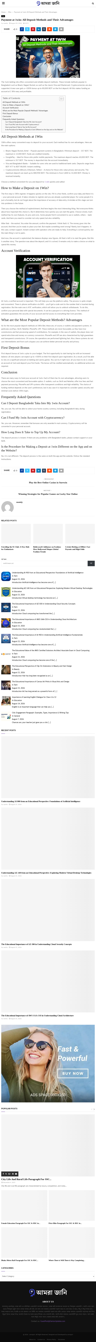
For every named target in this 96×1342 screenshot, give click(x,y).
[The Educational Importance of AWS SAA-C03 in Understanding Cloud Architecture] (48, 981)
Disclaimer (61, 1339)
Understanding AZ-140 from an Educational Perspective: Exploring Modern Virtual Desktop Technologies (46, 873)
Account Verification (11, 108)
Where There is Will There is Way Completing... (67, 1260)
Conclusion (7, 116)
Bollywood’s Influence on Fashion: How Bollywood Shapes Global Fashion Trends (47, 549)
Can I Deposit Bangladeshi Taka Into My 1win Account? (23, 122)
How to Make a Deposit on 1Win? (16, 105)
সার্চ (91, 563)
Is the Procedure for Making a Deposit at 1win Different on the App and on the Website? (34, 129)
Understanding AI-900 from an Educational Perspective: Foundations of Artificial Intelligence (40, 801)
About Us (32, 1339)
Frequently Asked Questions (13, 119)
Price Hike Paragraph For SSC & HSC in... (65, 1223)
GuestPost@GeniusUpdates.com (52, 1321)
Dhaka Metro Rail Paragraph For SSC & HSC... (19, 1260)
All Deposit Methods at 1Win (14, 102)
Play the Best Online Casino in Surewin (48, 482)
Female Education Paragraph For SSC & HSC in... (20, 1223)
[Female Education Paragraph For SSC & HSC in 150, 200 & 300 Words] (24, 1205)
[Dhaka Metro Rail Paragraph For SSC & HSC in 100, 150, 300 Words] (24, 1242)
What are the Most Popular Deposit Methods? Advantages (25, 111)
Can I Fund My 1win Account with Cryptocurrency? (22, 124)
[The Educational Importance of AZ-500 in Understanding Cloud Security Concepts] (48, 910)
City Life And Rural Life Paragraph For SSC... (26, 1179)
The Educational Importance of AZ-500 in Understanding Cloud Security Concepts (36, 944)
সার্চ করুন (3, 559)
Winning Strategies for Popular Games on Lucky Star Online (48, 494)
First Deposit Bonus (10, 114)
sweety (5, 23)
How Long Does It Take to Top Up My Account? (20, 127)
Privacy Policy (51, 1339)
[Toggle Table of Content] (60, 99)
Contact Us (41, 1339)
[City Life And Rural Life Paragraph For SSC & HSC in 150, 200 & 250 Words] (48, 1145)
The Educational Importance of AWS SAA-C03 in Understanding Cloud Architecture (37, 1016)
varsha (5, 804)
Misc (3, 16)
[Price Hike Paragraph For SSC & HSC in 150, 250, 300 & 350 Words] (72, 1205)
